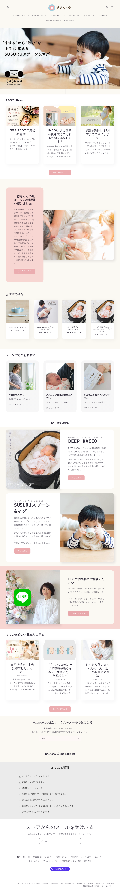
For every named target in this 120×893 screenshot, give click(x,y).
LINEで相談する (79, 613)
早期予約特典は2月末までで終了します (97, 134)
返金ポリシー (81, 883)
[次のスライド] (62, 91)
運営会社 (87, 861)
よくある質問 (86, 857)
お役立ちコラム (61, 857)
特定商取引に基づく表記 (71, 861)
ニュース (97, 857)
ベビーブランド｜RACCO (33, 884)
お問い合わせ (34, 861)
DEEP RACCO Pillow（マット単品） (45, 328)
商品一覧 (26, 857)
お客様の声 (74, 857)
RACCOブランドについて (42, 857)
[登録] (78, 738)
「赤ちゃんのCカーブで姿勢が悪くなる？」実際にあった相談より (60, 670)
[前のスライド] (51, 91)
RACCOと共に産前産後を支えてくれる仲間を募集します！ (60, 136)
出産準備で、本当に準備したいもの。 (22, 668)
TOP (18, 857)
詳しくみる (14, 404)
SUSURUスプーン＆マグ (17, 327)
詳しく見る (76, 478)
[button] (8, 7)
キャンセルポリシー (108, 886)
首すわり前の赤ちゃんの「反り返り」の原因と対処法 (97, 670)
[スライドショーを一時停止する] (68, 91)
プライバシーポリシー (50, 861)
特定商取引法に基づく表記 (91, 886)
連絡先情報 (110, 883)
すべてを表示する (60, 172)
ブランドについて (24, 271)
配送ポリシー (100, 883)
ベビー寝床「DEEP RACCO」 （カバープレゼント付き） (102, 329)
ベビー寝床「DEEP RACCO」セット (74, 328)
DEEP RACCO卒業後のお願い (22, 132)
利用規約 (91, 883)
